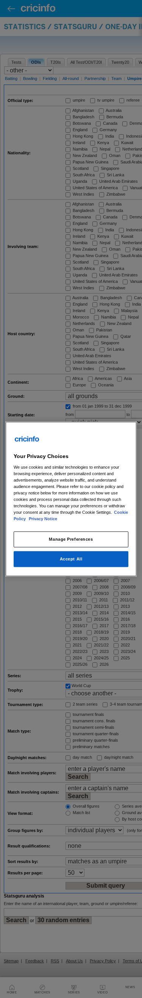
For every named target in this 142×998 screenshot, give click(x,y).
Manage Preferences (71, 539)
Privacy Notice (43, 518)
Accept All (71, 559)
